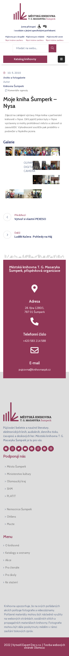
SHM (10, 488)
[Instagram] (12, 448)
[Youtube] (25, 448)
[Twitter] (19, 448)
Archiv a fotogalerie (14, 77)
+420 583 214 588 (34, 341)
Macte (10, 524)
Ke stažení (11, 582)
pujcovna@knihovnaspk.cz (35, 370)
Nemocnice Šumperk (19, 509)
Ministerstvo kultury (19, 474)
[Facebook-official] (6, 448)
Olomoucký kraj (16, 481)
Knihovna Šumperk (13, 86)
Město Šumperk (16, 466)
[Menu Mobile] (61, 59)
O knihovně (12, 545)
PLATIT (11, 496)
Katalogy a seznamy (17, 552)
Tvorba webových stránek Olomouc (44, 646)
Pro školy (10, 575)
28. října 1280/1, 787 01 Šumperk (34, 310)
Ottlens (11, 516)
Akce (8, 560)
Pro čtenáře (12, 567)
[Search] (52, 48)
